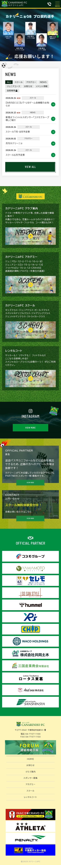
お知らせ (28, 86)
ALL (9, 82)
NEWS (43, 82)
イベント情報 (42, 86)
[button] (58, 30)
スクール (19, 82)
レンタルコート (30, 797)
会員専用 (11, 91)
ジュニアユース (13, 86)
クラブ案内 (31, 772)
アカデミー (31, 82)
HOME (30, 759)
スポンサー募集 (30, 778)
